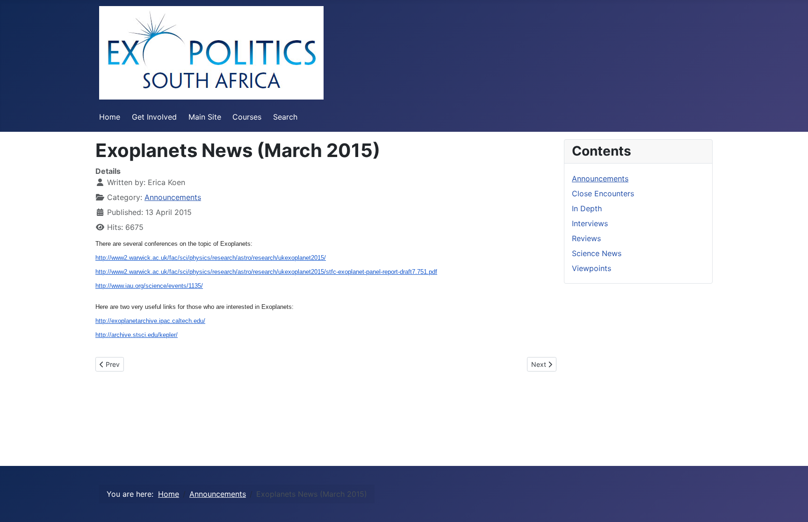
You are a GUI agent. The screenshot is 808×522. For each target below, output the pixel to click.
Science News (596, 253)
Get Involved (154, 117)
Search (285, 117)
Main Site (204, 117)
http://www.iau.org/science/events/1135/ (149, 285)
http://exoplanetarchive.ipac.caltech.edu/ (150, 320)
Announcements (172, 197)
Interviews (590, 223)
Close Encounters (603, 193)
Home (109, 117)
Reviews (586, 238)
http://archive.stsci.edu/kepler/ (136, 334)
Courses (246, 117)
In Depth (587, 208)
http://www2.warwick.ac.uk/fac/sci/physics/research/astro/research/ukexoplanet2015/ (210, 257)
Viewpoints (591, 268)
